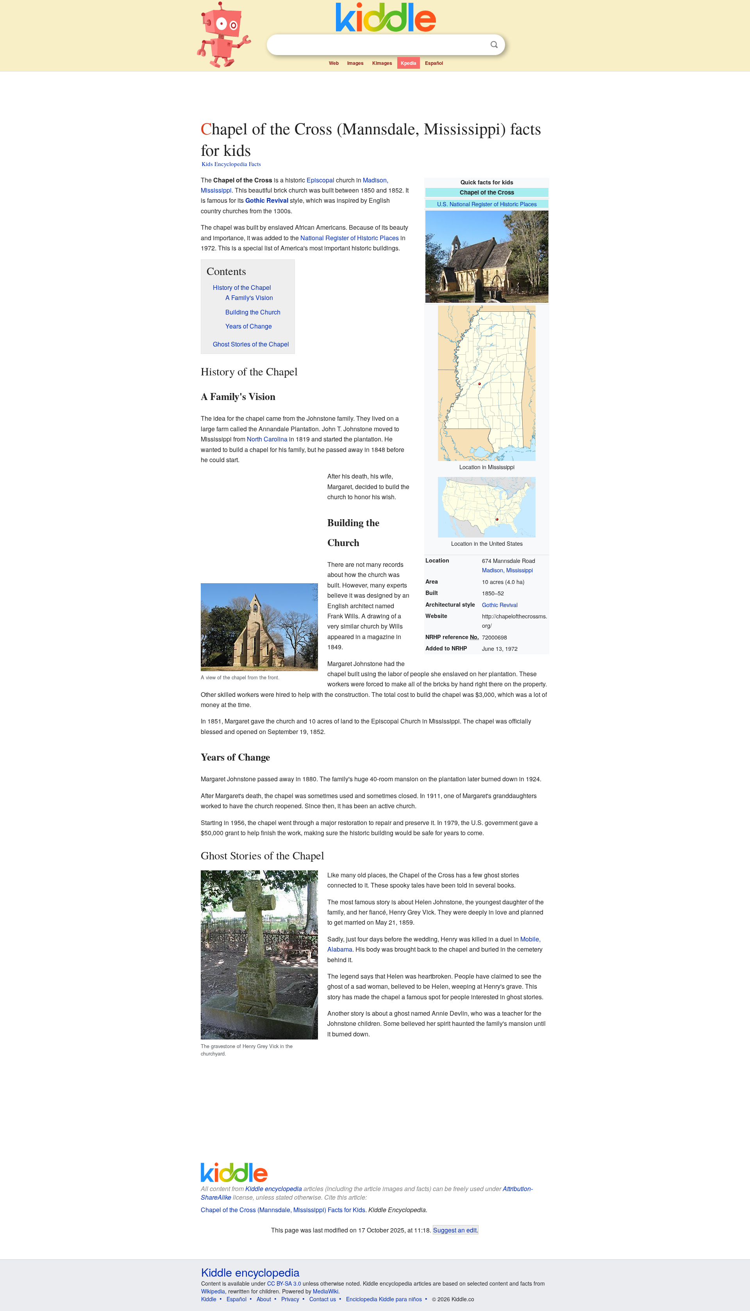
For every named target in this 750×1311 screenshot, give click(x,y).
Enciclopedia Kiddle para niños (384, 1299)
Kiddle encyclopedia (273, 1188)
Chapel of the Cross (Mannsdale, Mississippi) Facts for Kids (283, 1209)
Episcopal (320, 179)
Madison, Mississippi (507, 570)
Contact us (322, 1299)
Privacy (290, 1299)
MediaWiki (325, 1291)
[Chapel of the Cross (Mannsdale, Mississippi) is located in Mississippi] (487, 382)
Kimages (382, 62)
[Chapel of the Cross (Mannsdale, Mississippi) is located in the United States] (487, 506)
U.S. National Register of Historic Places (487, 204)
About (264, 1299)
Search (494, 45)
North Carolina (267, 438)
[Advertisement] (374, 93)
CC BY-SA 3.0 (284, 1283)
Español (434, 62)
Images (355, 62)
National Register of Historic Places (349, 237)
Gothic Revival (500, 604)
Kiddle (208, 1299)
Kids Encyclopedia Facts (231, 164)
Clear (478, 45)
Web (334, 62)
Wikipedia (213, 1291)
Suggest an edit (455, 1229)
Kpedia (408, 62)
